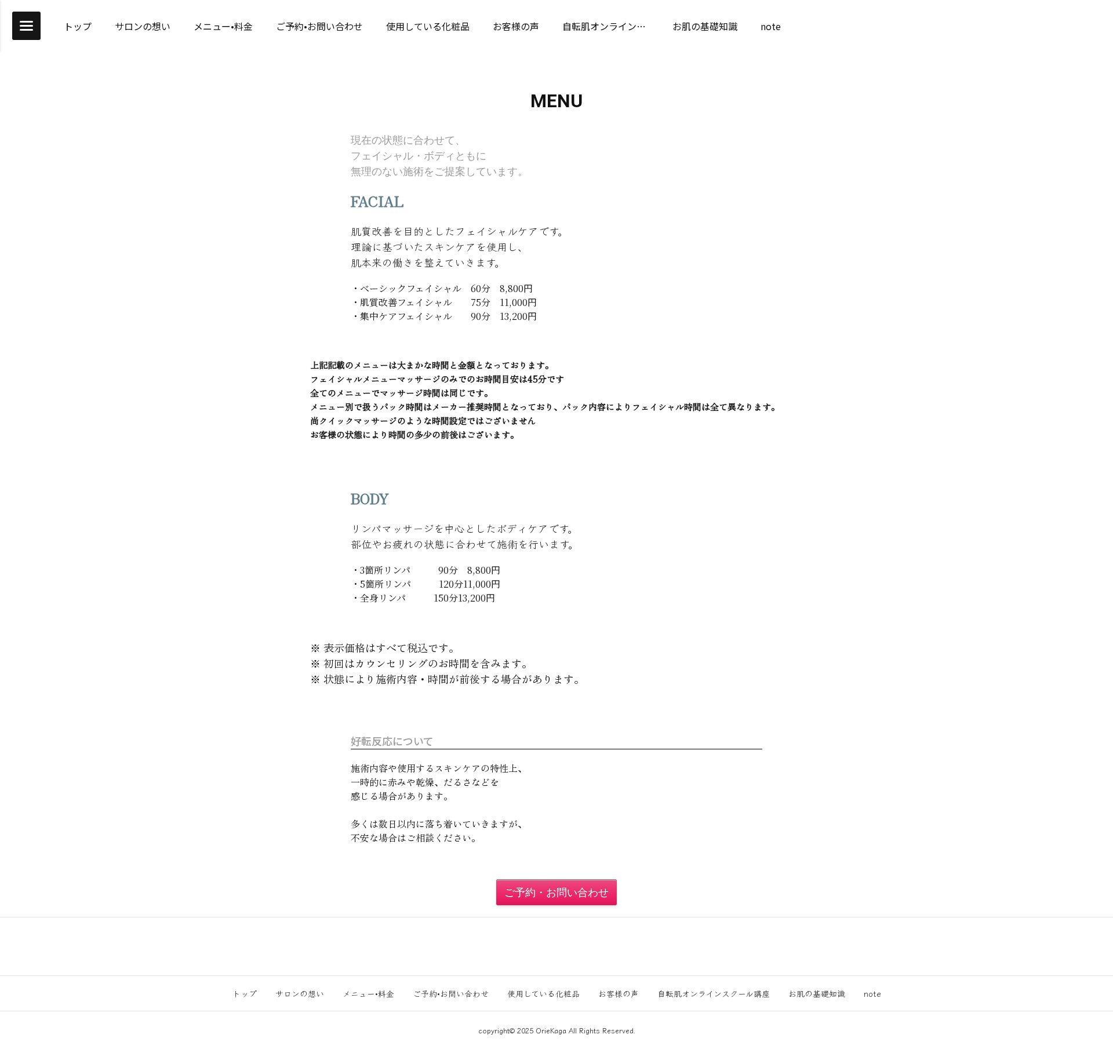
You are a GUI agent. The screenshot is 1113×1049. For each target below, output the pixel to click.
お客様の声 (618, 993)
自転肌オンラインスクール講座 (713, 993)
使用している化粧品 (543, 993)
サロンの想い (299, 993)
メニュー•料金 (368, 993)
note (872, 993)
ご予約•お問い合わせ (451, 993)
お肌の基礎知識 (816, 993)
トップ (244, 993)
